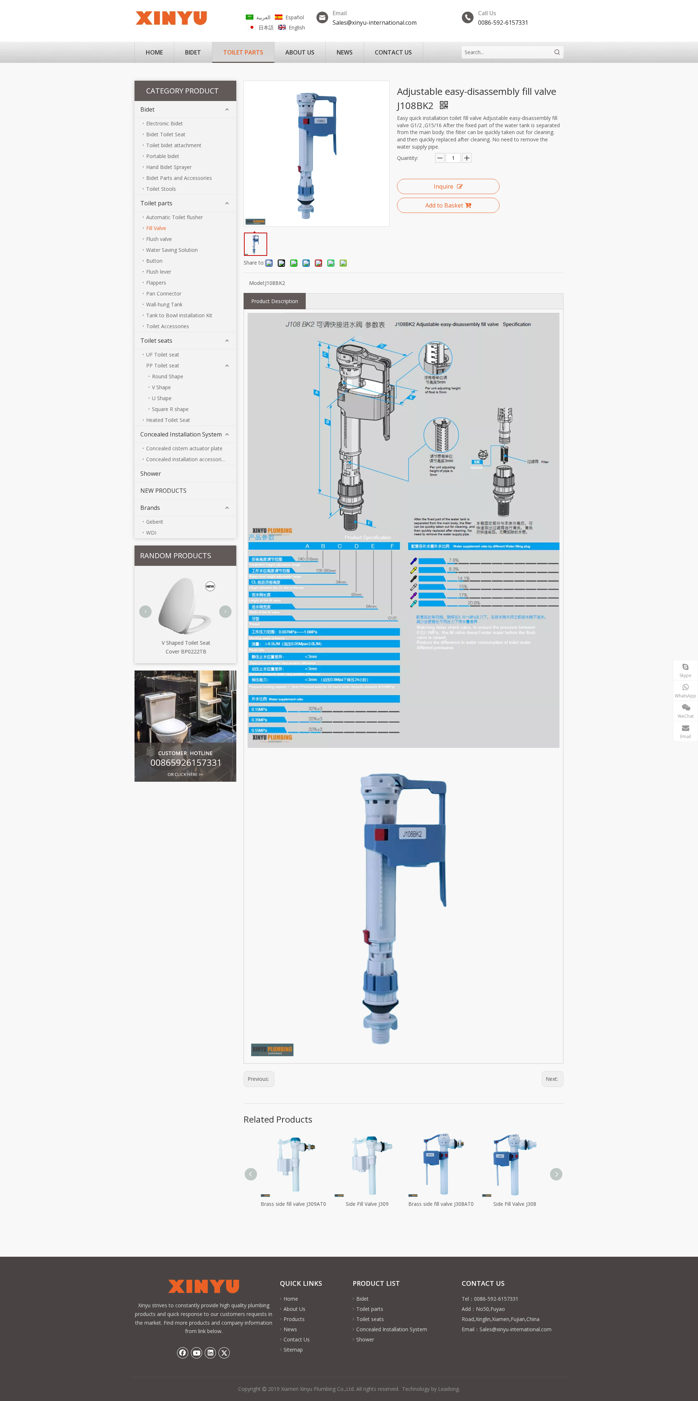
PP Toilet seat (162, 365)
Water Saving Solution (172, 249)
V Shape (161, 387)
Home (291, 1298)
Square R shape (170, 409)
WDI (151, 532)
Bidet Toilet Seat (165, 134)
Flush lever (158, 271)
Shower (150, 474)
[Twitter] (224, 1352)
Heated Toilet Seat (168, 419)
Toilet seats (156, 341)
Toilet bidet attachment (173, 145)
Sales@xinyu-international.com (375, 23)
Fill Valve (156, 228)
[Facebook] (183, 1352)
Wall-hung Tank (164, 304)
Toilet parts (156, 203)
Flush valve (159, 238)
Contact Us (297, 1339)
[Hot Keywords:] (557, 52)
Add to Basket (444, 205)
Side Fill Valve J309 (367, 1203)
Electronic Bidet (164, 123)
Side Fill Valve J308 (514, 1203)
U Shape (162, 398)
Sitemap (293, 1349)
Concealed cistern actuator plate (184, 448)
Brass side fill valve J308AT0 (441, 1203)
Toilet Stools (161, 188)
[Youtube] (196, 1352)
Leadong (448, 1388)
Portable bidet (162, 156)
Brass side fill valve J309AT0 (293, 1203)
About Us (294, 1308)
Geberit (154, 521)
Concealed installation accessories (186, 459)
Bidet (147, 109)
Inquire (443, 186)
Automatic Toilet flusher (174, 217)
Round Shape (167, 376)
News (290, 1329)
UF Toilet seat (162, 354)
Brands (150, 508)
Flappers (156, 282)
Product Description (274, 301)
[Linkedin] (210, 1352)
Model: (257, 282)
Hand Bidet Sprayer (169, 167)
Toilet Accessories (167, 326)
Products (294, 1319)
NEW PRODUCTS (163, 491)
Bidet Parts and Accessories (179, 177)
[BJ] (185, 726)
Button (154, 260)
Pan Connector (163, 293)
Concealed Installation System (181, 434)
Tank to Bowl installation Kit (179, 315)
